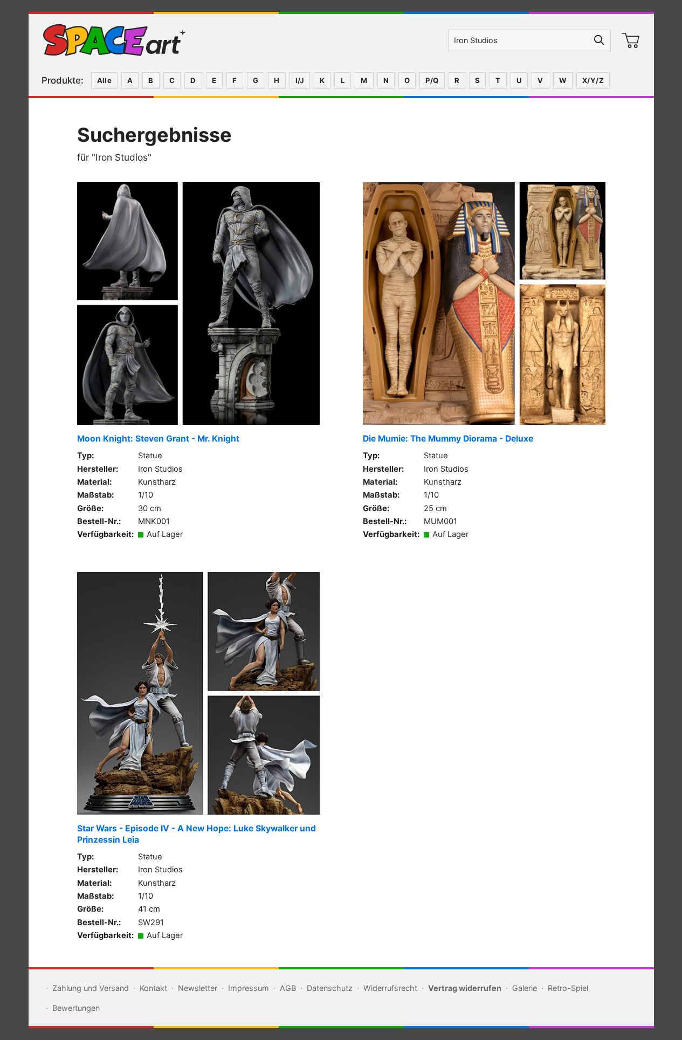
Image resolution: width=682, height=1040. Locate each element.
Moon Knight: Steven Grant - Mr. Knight (158, 438)
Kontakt (153, 988)
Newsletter (197, 988)
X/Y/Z (593, 80)
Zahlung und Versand (90, 988)
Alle (104, 80)
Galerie (524, 988)
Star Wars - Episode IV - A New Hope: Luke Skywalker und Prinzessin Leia (196, 834)
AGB (288, 988)
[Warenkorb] (631, 40)
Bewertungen (76, 1008)
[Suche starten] (599, 40)
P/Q (431, 80)
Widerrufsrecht (390, 988)
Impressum (248, 988)
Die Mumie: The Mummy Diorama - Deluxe (448, 438)
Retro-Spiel (568, 988)
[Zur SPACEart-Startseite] (114, 40)
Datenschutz (330, 988)
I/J (299, 80)
